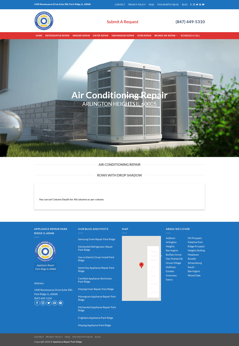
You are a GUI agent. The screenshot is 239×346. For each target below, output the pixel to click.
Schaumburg (195, 262)
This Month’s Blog (168, 4)
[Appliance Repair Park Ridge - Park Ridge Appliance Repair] (68, 20)
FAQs (151, 4)
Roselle (192, 258)
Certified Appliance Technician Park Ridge (95, 280)
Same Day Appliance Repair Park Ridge (96, 269)
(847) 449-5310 (190, 21)
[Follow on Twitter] (197, 5)
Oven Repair (144, 35)
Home (39, 35)
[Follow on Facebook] (191, 5)
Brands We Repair (164, 35)
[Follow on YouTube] (203, 5)
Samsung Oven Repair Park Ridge (96, 239)
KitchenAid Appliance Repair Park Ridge (97, 309)
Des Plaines (172, 258)
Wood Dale (194, 275)
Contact (120, 4)
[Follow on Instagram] (194, 5)
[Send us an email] (200, 5)
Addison (170, 237)
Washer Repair (81, 35)
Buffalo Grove (173, 254)
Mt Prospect (195, 237)
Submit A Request (122, 21)
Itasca (169, 279)
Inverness (171, 275)
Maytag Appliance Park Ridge (94, 325)
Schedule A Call (190, 35)
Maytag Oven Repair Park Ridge (96, 288)
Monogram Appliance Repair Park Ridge (97, 298)
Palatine (192, 242)
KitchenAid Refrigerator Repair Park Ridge (95, 248)
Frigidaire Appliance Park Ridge (95, 317)
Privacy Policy (137, 4)
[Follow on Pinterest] (60, 303)
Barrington (172, 250)
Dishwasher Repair (123, 35)
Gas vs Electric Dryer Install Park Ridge (96, 259)
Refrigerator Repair (57, 35)
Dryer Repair (100, 35)
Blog (185, 4)
